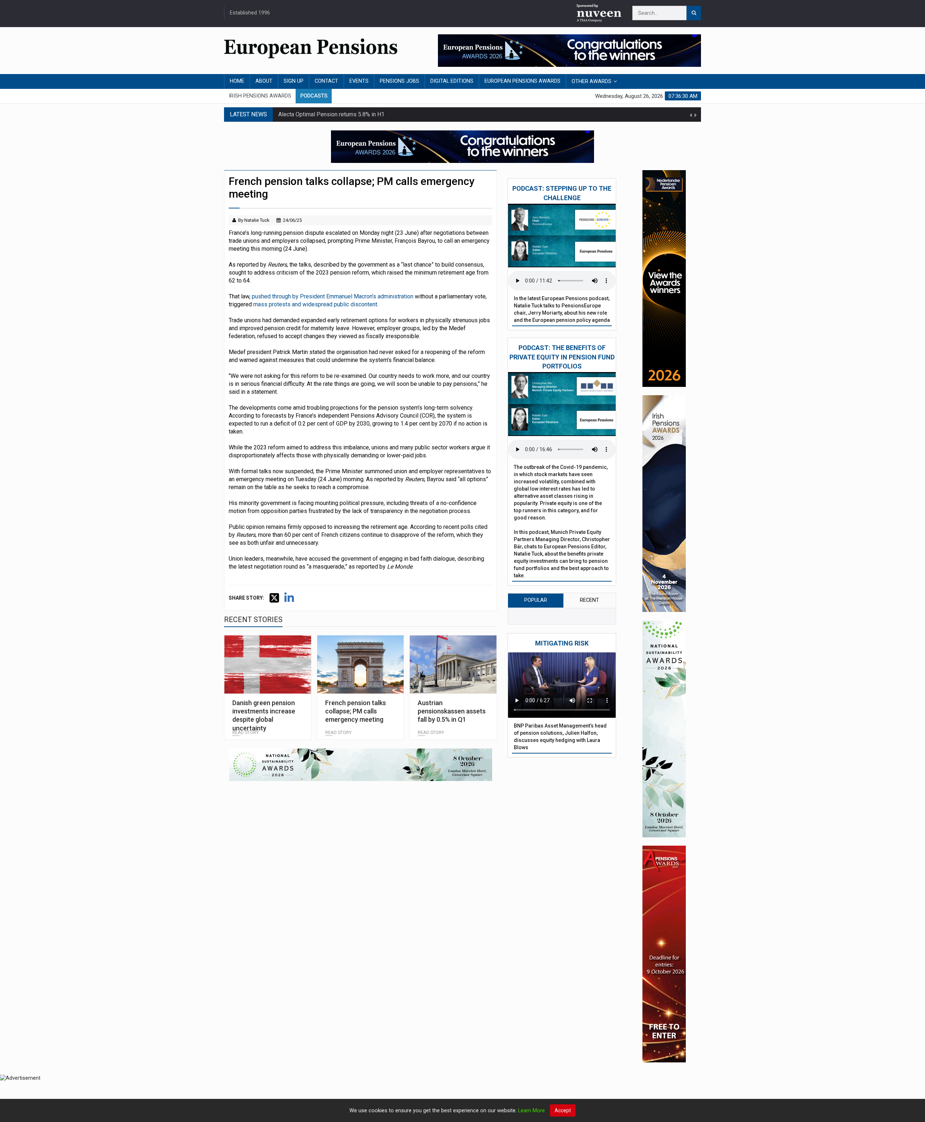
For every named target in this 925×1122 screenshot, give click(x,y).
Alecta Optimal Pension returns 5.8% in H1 (331, 114)
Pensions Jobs (399, 81)
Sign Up (294, 81)
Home (237, 81)
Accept (563, 1110)
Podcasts (313, 96)
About (263, 81)
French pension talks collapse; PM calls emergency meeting (355, 711)
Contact (326, 81)
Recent (589, 600)
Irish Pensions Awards (260, 96)
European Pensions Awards (522, 81)
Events (359, 81)
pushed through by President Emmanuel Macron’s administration (332, 296)
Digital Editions (451, 81)
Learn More (531, 1111)
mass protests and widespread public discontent (315, 304)
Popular (535, 600)
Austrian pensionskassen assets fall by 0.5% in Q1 (452, 711)
